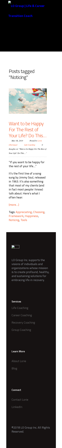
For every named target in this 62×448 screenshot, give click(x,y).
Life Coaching (29, 144)
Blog (14, 368)
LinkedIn (17, 407)
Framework (16, 216)
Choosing (38, 212)
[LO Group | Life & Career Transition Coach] (33, 11)
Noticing (14, 220)
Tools (24, 220)
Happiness (31, 216)
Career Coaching (22, 315)
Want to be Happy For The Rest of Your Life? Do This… (27, 129)
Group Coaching (21, 330)
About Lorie (19, 361)
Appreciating (24, 212)
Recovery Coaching (23, 322)
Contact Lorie (20, 399)
